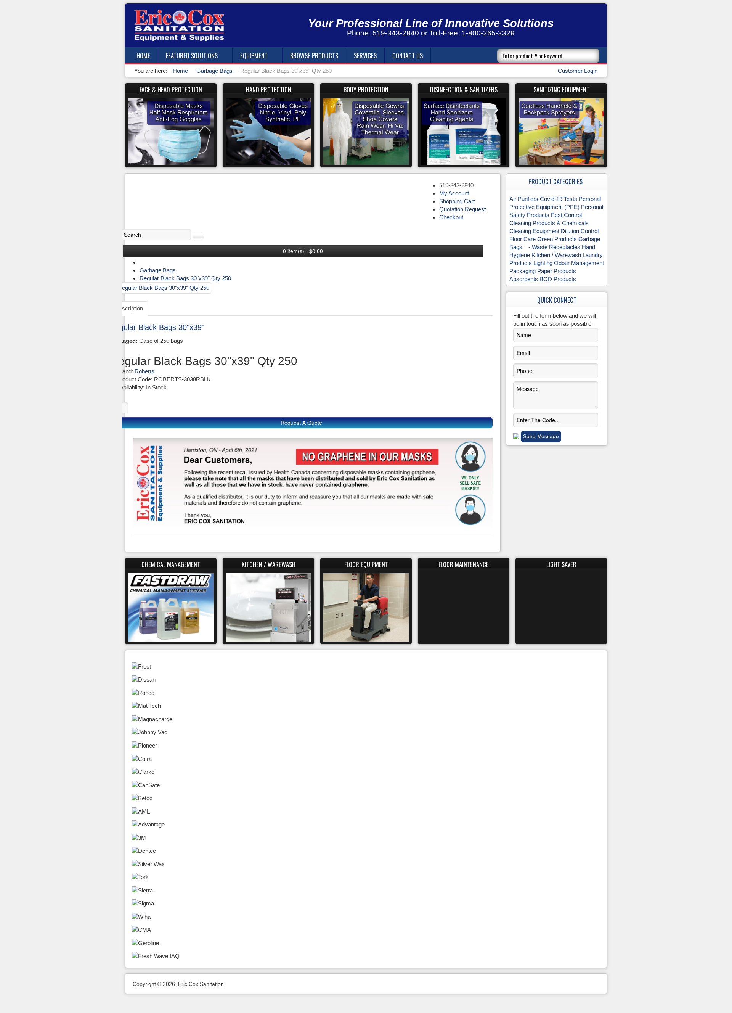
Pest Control (566, 215)
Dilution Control (580, 231)
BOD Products (557, 279)
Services (365, 55)
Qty (114, 397)
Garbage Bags (158, 270)
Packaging (522, 271)
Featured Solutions (192, 55)
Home (143, 55)
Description (129, 308)
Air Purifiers (523, 199)
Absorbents (523, 279)
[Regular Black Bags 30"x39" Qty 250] (160, 288)
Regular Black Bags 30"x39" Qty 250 (185, 278)
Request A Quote (301, 422)
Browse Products (314, 55)
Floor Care (522, 239)
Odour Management (579, 263)
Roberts (144, 371)
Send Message (541, 436)
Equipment (254, 55)
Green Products (557, 239)
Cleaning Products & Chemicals (549, 223)
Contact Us (407, 55)
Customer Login (577, 71)
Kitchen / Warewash (556, 255)
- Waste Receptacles (552, 247)
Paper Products (556, 271)
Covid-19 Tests (558, 199)
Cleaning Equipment (534, 231)
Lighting (542, 263)
